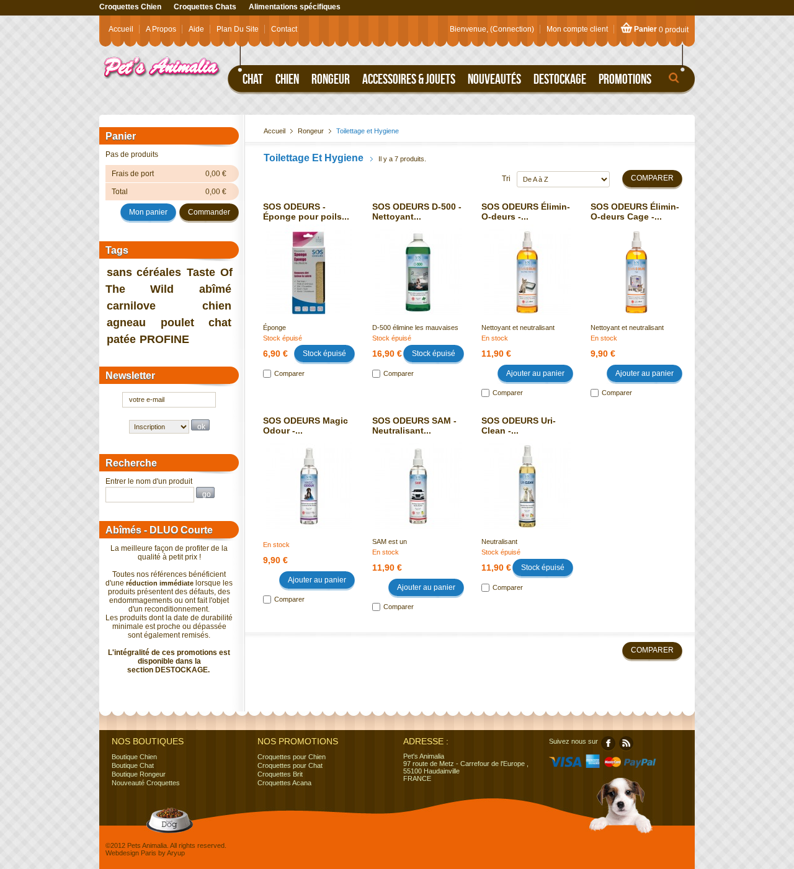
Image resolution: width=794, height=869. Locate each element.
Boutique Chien (134, 756)
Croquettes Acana (284, 783)
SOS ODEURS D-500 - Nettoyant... (417, 211)
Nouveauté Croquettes (146, 783)
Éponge (274, 327)
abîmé (215, 289)
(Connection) (512, 29)
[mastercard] (612, 765)
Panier (645, 29)
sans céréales (144, 272)
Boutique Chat (133, 765)
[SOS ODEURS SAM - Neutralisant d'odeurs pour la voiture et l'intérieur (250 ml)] (418, 475)
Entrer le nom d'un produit (148, 481)
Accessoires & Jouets (408, 78)
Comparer (289, 373)
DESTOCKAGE (181, 670)
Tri (506, 178)
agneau (126, 322)
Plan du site (237, 29)
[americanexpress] (593, 765)
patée (121, 339)
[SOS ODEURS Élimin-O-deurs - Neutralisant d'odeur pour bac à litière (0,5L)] (527, 261)
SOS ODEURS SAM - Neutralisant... (414, 425)
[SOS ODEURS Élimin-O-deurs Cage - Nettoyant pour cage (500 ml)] (636, 261)
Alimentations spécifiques (295, 6)
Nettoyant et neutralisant (518, 327)
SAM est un (389, 541)
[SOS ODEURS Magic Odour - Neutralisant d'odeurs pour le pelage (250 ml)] (309, 475)
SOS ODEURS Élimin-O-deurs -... (525, 211)
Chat (253, 78)
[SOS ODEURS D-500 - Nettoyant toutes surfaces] (418, 261)
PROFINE (164, 339)
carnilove (131, 306)
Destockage (559, 78)
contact (284, 29)
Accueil (121, 29)
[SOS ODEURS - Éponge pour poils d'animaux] (309, 261)
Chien (287, 78)
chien (216, 306)
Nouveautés (494, 78)
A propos (161, 29)
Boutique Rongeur (139, 774)
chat (219, 322)
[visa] (565, 765)
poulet (177, 322)
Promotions (625, 78)
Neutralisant (499, 541)
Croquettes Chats (205, 6)
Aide (196, 29)
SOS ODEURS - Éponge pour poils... (306, 211)
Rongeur (330, 78)
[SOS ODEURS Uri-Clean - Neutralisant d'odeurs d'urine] (527, 475)
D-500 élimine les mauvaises (415, 327)
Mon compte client (577, 29)
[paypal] (640, 765)
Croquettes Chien (130, 6)
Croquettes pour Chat (290, 765)
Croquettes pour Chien (291, 756)
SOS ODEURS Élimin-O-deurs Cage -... (635, 211)
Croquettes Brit (280, 774)
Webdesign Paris (130, 853)
